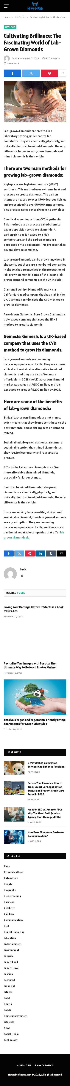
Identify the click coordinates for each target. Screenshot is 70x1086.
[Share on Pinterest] (49, 73)
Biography (10, 890)
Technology (11, 1040)
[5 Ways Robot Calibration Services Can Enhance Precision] (14, 768)
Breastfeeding (12, 896)
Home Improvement (15, 1016)
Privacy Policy (44, 1065)
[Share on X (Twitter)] (31, 73)
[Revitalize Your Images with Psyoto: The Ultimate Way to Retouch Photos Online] (35, 640)
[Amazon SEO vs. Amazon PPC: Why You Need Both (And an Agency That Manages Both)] (14, 814)
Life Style (10, 27)
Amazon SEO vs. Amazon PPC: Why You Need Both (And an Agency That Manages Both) (45, 813)
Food (7, 998)
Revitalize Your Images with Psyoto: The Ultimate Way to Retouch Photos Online (30, 665)
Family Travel (11, 968)
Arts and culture (13, 872)
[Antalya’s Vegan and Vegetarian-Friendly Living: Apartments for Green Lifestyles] (35, 697)
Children (9, 914)
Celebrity (9, 908)
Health (8, 1004)
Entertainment (12, 944)
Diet (6, 926)
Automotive (11, 878)
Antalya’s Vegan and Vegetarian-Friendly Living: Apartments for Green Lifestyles (35, 722)
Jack (17, 58)
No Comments (52, 58)
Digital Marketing (14, 932)
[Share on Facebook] (12, 73)
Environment (11, 950)
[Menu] (6, 6)
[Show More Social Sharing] (62, 73)
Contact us (24, 1065)
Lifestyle (9, 1022)
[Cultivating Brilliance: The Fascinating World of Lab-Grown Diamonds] (35, 101)
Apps (7, 866)
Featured (9, 980)
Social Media (11, 1034)
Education (10, 938)
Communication (13, 920)
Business (9, 902)
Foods (7, 1010)
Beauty (8, 884)
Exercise (9, 956)
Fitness (8, 992)
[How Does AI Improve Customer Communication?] (14, 837)
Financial (9, 986)
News (7, 1028)
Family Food (11, 962)
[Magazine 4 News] (35, 6)
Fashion (8, 974)
